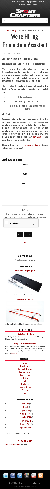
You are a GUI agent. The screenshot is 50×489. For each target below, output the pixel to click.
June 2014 (25, 403)
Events (25, 392)
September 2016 (25, 427)
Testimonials (20, 1)
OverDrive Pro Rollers (25, 299)
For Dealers (22, 4)
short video (36, 136)
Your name (25, 165)
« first (8, 433)
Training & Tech (25, 387)
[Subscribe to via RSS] (40, 477)
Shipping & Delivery (31, 1)
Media (29, 4)
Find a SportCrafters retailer (12, 444)
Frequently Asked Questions (25, 343)
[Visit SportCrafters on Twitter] (5, 477)
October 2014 (25, 413)
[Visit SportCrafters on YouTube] (33, 477)
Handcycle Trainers (25, 369)
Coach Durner (25, 375)
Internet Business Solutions (28, 486)
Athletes (25, 390)
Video (25, 363)
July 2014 (25, 406)
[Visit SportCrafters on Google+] (26, 477)
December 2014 (25, 420)
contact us (14, 353)
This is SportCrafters (25, 334)
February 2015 (25, 424)
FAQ (25, 381)
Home (9, 30)
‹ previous (17, 433)
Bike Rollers (25, 384)
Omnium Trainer (25, 372)
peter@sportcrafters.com (32, 144)
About (13, 1)
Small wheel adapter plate (25, 270)
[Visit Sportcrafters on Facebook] (12, 477)
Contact (35, 4)
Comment (25, 183)
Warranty (41, 1)
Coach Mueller (25, 378)
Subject (25, 174)
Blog (14, 30)
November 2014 (25, 417)
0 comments (17, 54)
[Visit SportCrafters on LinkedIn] (19, 477)
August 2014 (25, 410)
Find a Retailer (25, 440)
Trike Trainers (25, 366)
